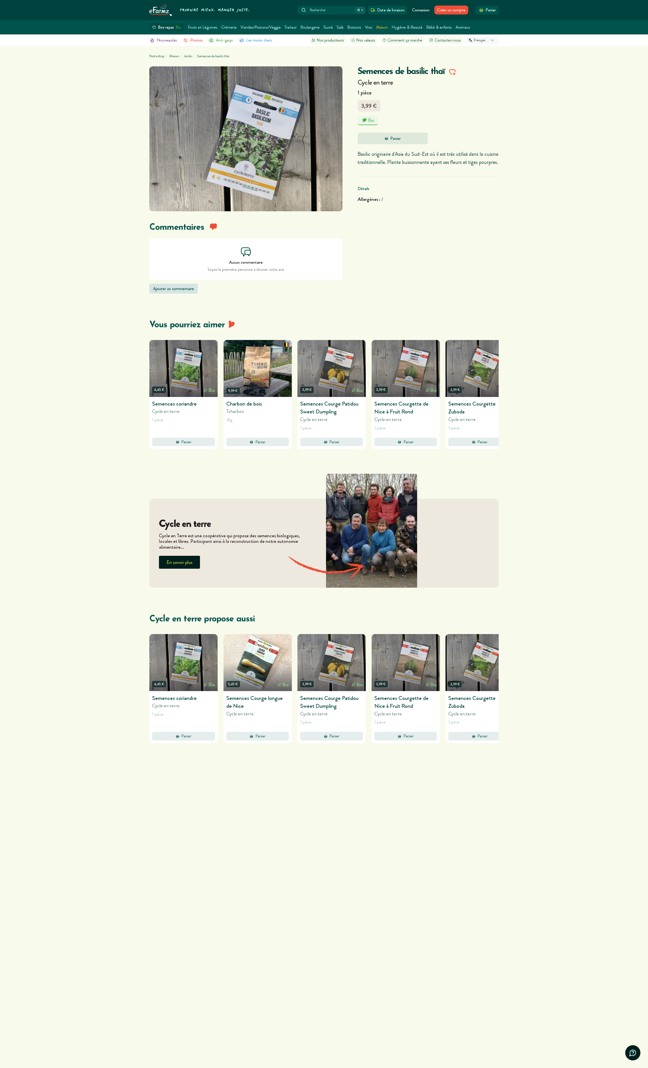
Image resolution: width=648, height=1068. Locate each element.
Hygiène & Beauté (407, 27)
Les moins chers (259, 40)
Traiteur (291, 27)
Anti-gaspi (224, 40)
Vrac (368, 27)
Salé (340, 27)
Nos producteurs (330, 40)
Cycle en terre (375, 82)
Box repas (169, 27)
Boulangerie (310, 27)
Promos (196, 40)
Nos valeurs (365, 40)
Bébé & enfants (439, 27)
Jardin (188, 56)
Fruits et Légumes (202, 27)
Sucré (328, 27)
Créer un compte (451, 10)
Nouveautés (167, 40)
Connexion (421, 10)
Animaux (463, 27)
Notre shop (157, 56)
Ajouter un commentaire (173, 289)
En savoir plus (179, 562)
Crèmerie (229, 27)
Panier (395, 138)
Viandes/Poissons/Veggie (260, 27)
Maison (382, 27)
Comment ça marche (405, 40)
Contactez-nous (448, 40)
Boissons (354, 27)
